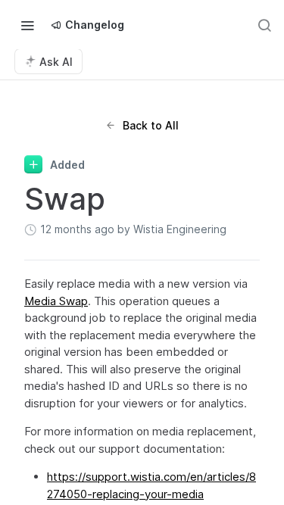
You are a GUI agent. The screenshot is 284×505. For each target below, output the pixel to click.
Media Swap (56, 301)
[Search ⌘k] (264, 25)
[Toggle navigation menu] (27, 25)
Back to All (151, 125)
